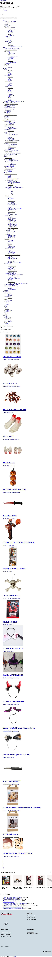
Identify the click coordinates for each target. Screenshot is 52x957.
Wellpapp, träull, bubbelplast (11, 104)
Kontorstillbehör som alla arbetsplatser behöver (13, 908)
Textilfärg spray (11, 236)
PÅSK (6, 316)
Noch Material (11, 183)
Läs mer (12, 412)
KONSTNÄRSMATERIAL (9, 120)
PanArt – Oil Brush (12, 135)
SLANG (7, 64)
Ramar (9, 250)
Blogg (5, 924)
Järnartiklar (7, 311)
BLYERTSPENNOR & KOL (11, 150)
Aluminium (10, 70)
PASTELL (7, 132)
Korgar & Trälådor (12, 277)
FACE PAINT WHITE (28, 887)
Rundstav (10, 30)
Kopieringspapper (12, 164)
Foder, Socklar (11, 29)
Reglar (9, 34)
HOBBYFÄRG (8, 215)
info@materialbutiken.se (32, 933)
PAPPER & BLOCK (10, 143)
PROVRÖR (10, 260)
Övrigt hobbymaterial (12, 186)
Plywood (10, 40)
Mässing (10, 74)
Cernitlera (10, 244)
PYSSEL (7, 196)
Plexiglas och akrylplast (13, 56)
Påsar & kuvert (8, 111)
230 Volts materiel (12, 266)
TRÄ (4, 20)
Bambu (9, 42)
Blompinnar (10, 45)
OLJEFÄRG (8, 129)
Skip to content (3, 0)
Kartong (10, 163)
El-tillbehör (10, 268)
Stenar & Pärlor (11, 282)
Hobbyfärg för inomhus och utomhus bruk (12, 907)
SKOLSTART (8, 320)
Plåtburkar (7, 116)
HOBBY (5, 172)
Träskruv (7, 301)
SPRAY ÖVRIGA (12, 233)
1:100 (12, 194)
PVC (9, 59)
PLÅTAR (7, 75)
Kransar (10, 279)
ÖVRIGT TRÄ (8, 41)
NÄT (6, 66)
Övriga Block (11, 148)
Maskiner (10, 294)
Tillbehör (10, 295)
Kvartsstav (10, 31)
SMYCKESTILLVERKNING (14, 208)
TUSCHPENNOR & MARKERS (12, 153)
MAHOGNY (8, 25)
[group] (6, 882)
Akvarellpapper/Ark (12, 144)
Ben (6, 306)
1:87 (12, 193)
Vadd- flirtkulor (11, 203)
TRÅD (6, 93)
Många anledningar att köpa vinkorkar (11, 900)
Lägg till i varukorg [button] (14, 359)
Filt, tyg (9, 197)
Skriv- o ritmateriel (9, 161)
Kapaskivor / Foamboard (10, 167)
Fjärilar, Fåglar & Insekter (13, 275)
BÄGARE (10, 256)
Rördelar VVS (8, 310)
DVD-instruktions (12, 289)
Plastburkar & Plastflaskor (11, 115)
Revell (9, 176)
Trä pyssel (10, 213)
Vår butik (6, 923)
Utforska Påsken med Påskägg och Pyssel (12, 897)
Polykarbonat (11, 57)
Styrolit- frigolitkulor (12, 204)
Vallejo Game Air (12, 220)
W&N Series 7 (11, 139)
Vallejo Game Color (12, 221)
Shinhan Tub (11, 123)
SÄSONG (5, 315)
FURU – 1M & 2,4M (10, 27)
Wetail (15, 956)
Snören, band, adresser (10, 105)
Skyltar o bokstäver (9, 166)
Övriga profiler (11, 35)
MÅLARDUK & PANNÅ (11, 142)
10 (3, 867)
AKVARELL (8, 121)
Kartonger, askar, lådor (10, 107)
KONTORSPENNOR (10, 159)
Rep (6, 312)
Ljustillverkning (11, 246)
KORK (7, 26)
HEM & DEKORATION (10, 273)
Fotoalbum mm (11, 252)
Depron (9, 52)
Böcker (9, 287)
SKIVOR (7, 36)
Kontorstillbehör (8, 170)
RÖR (6, 86)
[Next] (50, 872)
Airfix (9, 175)
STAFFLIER (8, 149)
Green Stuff (10, 185)
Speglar (7, 309)
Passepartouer (11, 251)
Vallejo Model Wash (12, 226)
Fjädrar (6, 302)
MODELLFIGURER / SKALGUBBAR (14, 187)
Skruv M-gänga (8, 300)
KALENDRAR (8, 158)
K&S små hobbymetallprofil (14, 182)
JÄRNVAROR (6, 291)
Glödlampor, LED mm (13, 269)
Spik (6, 299)
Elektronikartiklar (12, 267)
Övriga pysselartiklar (12, 214)
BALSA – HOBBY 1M (10, 21)
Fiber (9, 37)
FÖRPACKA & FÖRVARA (9, 102)
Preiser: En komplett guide (8, 902)
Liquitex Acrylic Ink (12, 128)
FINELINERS (8, 151)
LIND (6, 24)
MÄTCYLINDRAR (12, 258)
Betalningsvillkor (47, 951)
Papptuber (7, 106)
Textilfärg (7, 234)
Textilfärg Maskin (12, 235)
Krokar (6, 307)
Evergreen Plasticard (12, 181)
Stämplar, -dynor (9, 169)
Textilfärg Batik (11, 237)
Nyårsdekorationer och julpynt (9, 904)
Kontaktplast (11, 198)
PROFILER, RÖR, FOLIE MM (12, 48)
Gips (9, 242)
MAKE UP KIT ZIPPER (4, 888)
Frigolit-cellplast (11, 53)
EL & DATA (8, 263)
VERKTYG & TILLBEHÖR (14, 262)
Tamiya (9, 177)
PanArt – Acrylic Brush (13, 134)
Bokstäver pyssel (11, 201)
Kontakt (6, 921)
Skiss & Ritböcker (12, 147)
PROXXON (8, 293)
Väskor (7, 117)
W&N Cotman (11, 138)
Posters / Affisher (11, 253)
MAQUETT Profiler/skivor (11, 50)
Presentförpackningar (9, 108)
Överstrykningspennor (13, 160)
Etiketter (10, 171)
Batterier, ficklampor (12, 271)
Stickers (10, 205)
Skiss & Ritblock (11, 145)
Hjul (6, 305)
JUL (6, 322)
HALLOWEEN (8, 321)
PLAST (4, 47)
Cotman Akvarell (11, 122)
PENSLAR (7, 133)
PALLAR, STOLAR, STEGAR (15, 46)
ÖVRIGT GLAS (12, 261)
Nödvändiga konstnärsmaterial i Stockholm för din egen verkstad (16, 905)
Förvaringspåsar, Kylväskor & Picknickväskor (18, 283)
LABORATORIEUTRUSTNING (12, 255)
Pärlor (9, 207)
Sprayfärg (7, 230)
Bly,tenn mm (11, 95)
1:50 (12, 192)
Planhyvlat (10, 32)
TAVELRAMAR (9, 248)
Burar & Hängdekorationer (14, 278)
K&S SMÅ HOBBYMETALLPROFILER (14, 101)
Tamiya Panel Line (12, 218)
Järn (9, 72)
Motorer (10, 264)
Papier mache (11, 202)
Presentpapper (8, 110)
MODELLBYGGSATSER (11, 174)
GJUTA (7, 239)
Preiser (9, 190)
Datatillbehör (11, 272)
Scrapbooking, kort (12, 209)
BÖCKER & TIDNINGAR (11, 285)
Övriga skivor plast (12, 62)
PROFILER (8, 81)
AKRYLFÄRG (8, 126)
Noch (9, 188)
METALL (5, 68)
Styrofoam (10, 61)
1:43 (12, 191)
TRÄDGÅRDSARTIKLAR (11, 284)
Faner (9, 43)
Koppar (9, 73)
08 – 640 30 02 (30, 932)
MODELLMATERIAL (10, 180)
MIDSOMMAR (8, 317)
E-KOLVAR (11, 257)
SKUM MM (8, 63)
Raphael (10, 137)
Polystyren (10, 58)
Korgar (6, 118)
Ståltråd (9, 97)
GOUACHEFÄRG (9, 124)
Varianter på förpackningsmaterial (10, 898)
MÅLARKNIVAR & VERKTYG (12, 140)
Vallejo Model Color (12, 224)
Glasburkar (7, 112)
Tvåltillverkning (11, 247)
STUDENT (7, 318)
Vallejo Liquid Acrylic (13, 228)
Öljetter (7, 304)
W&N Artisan (11, 131)
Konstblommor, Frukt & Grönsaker (15, 274)
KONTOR (5, 156)
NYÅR (7, 323)
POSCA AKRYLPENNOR (11, 154)
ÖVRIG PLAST (9, 67)
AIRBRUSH (11, 229)
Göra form (10, 240)
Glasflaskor (7, 113)
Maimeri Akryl (11, 127)
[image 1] (6, 880)
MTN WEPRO (11, 231)
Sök (18, 6)
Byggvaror (10, 280)
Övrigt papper (11, 165)
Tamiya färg (10, 217)
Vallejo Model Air (12, 223)
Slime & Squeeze (12, 210)
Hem (1, 326)
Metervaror (10, 199)
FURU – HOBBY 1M (10, 23)
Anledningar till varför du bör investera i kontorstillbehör (15, 903)
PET (9, 54)
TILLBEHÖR (8, 155)
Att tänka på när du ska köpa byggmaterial (12, 899)
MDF (9, 38)
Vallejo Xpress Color (12, 225)
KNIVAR (10, 298)
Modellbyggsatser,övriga (13, 178)
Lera (9, 245)
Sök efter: (2, 6)
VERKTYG (8, 296)
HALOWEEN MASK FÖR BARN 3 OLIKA (17, 888)
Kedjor (6, 314)
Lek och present (11, 212)
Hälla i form (10, 241)
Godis (6, 290)
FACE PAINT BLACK (40, 887)
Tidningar (10, 288)
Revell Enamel (11, 219)
